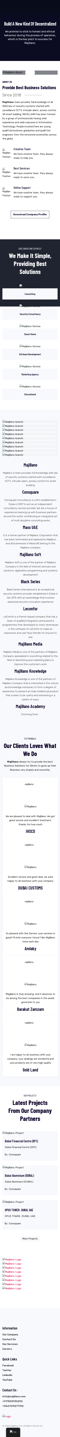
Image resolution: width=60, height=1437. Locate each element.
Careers (7, 1348)
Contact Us (9, 1339)
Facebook (8, 1365)
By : (13, 1154)
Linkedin (7, 1375)
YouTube (7, 1379)
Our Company (10, 1334)
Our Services (10, 1344)
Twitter (7, 1370)
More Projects (30, 1238)
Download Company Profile (30, 214)
